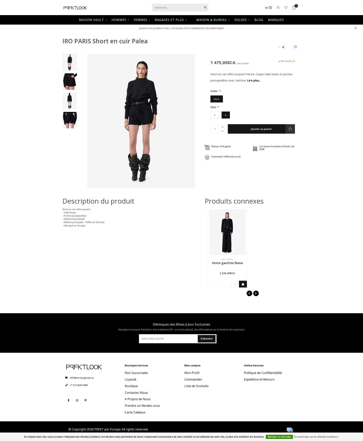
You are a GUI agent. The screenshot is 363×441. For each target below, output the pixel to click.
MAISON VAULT (91, 20)
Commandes (193, 379)
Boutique (131, 386)
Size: (214, 107)
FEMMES (140, 20)
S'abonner (207, 338)
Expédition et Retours (259, 379)
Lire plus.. (254, 80)
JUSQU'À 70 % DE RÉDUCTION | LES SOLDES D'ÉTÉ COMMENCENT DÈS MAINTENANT (181, 28)
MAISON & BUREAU (211, 20)
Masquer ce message (279, 437)
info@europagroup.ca (82, 377)
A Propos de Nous (137, 399)
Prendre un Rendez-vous (142, 406)
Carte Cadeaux (135, 412)
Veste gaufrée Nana (227, 263)
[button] (249, 293)
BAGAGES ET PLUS (169, 20)
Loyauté (130, 379)
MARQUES (276, 20)
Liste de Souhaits (196, 386)
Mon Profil (191, 373)
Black (216, 99)
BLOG (258, 20)
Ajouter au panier (261, 129)
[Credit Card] (290, 430)
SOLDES (240, 20)
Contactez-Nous (136, 393)
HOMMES (119, 20)
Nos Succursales (136, 373)
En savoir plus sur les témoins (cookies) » (316, 437)
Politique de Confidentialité (263, 373)
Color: (215, 91)
